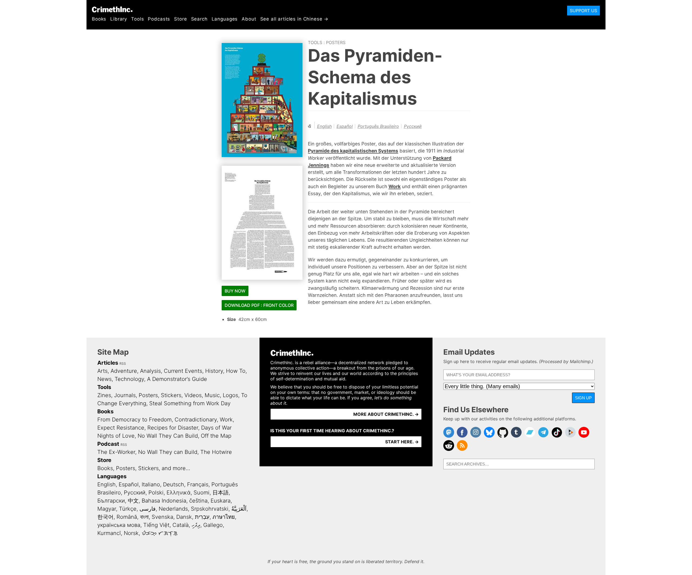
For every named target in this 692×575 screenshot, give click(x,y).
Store (180, 19)
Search (199, 19)
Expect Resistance (120, 427)
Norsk (131, 533)
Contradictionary (196, 419)
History (214, 371)
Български (111, 500)
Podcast (108, 444)
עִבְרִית (202, 517)
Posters (335, 42)
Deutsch (173, 484)
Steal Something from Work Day (190, 403)
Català (180, 525)
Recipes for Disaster (172, 427)
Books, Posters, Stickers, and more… (143, 468)
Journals (125, 395)
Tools (137, 19)
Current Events (183, 371)
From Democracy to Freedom (134, 419)
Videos (193, 395)
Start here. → (402, 441)
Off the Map (216, 436)
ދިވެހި (196, 525)
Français (197, 484)
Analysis (150, 371)
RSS (122, 363)
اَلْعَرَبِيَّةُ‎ (239, 509)
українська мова (118, 525)
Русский (413, 126)
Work (394, 186)
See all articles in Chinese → (294, 19)
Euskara (221, 500)
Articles (107, 363)
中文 (133, 500)
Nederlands (173, 509)
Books (99, 19)
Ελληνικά (179, 492)
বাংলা (144, 517)
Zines (104, 395)
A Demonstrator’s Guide (177, 379)
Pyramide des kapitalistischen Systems (353, 151)
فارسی (147, 509)
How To (235, 371)
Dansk (184, 517)
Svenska (162, 517)
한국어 (105, 517)
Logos (230, 395)
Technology (129, 379)
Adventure (124, 371)
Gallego (213, 525)
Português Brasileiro (378, 126)
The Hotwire (216, 452)
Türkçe (128, 509)
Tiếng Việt (156, 525)
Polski (156, 492)
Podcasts (159, 19)
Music (212, 395)
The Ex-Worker (116, 452)
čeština (198, 500)
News (104, 379)
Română (127, 517)
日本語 (220, 492)
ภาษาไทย (223, 517)
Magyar (106, 509)
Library (118, 19)
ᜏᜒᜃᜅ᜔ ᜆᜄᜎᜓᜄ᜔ (160, 533)
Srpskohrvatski (209, 509)
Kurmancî (109, 533)
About (249, 19)
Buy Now (235, 291)
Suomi (201, 492)
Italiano (151, 484)
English (324, 126)
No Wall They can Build (167, 452)
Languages (225, 19)
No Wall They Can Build (168, 436)
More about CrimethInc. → (386, 414)
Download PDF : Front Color (259, 305)
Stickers (171, 395)
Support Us (583, 10)
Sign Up (583, 397)
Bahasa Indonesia (164, 500)
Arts (102, 371)
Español (345, 126)
